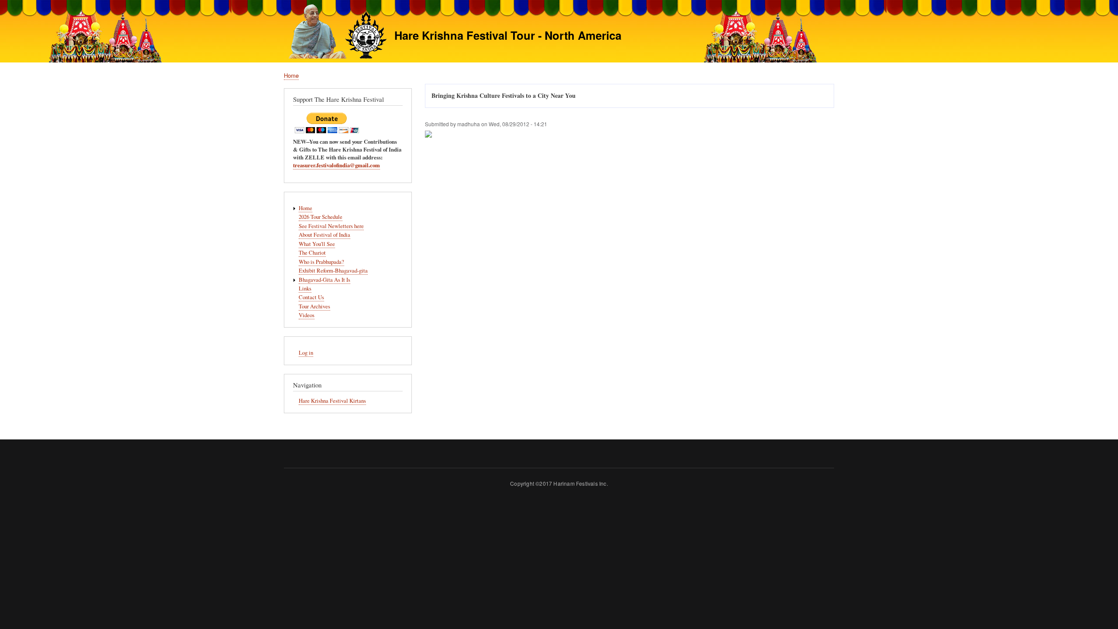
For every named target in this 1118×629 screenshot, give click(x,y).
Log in (306, 352)
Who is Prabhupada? (321, 262)
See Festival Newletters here (331, 226)
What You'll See (317, 244)
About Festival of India (324, 234)
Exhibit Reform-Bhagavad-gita (333, 270)
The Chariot (312, 252)
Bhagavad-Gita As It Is (324, 279)
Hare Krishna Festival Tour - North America (507, 35)
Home (291, 75)
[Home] (335, 32)
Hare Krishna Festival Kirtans (332, 400)
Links (305, 288)
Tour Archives (314, 306)
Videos (306, 315)
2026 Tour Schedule (320, 217)
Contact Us (311, 297)
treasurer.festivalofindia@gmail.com (336, 165)
